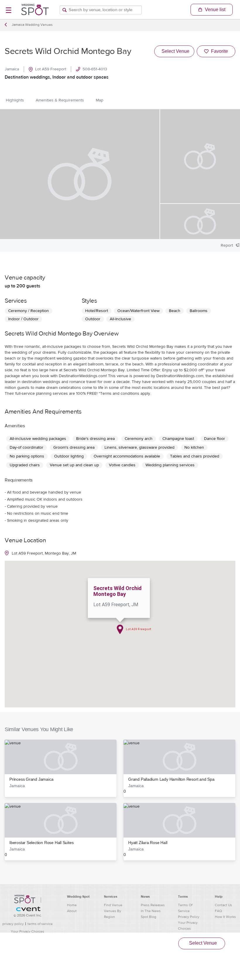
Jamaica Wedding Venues (32, 24)
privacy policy (13, 923)
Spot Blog (148, 916)
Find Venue (113, 905)
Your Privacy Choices (27, 931)
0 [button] (169, 785)
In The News (151, 911)
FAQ (218, 911)
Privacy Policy (188, 916)
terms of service (40, 923)
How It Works (225, 916)
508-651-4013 (95, 69)
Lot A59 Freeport (50, 69)
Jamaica (12, 69)
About (72, 911)
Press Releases (153, 905)
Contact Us (223, 905)
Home (72, 905)
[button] (60, 768)
